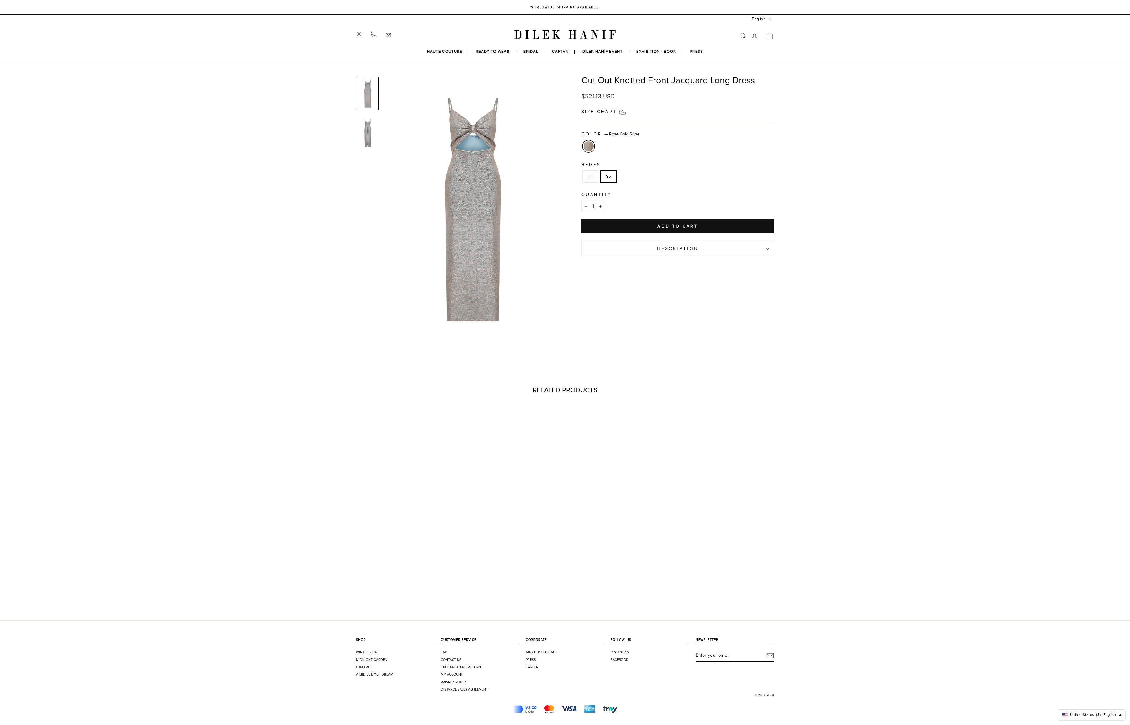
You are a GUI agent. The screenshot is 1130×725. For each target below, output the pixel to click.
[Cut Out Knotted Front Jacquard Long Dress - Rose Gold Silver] (406, 585)
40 (590, 176)
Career (532, 667)
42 (608, 176)
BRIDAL (530, 52)
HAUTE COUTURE (444, 52)
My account (452, 674)
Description (678, 248)
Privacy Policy (454, 682)
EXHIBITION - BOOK (656, 52)
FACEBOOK (619, 660)
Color (610, 134)
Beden (591, 165)
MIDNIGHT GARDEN (372, 660)
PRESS (696, 52)
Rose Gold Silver (588, 146)
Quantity (596, 195)
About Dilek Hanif (542, 652)
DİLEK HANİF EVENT (602, 52)
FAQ (444, 652)
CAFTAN (560, 52)
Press (531, 660)
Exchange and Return (461, 667)
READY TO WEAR (493, 52)
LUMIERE (363, 667)
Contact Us (451, 660)
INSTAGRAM (620, 652)
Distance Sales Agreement (464, 689)
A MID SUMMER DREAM (374, 674)
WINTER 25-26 (367, 652)
